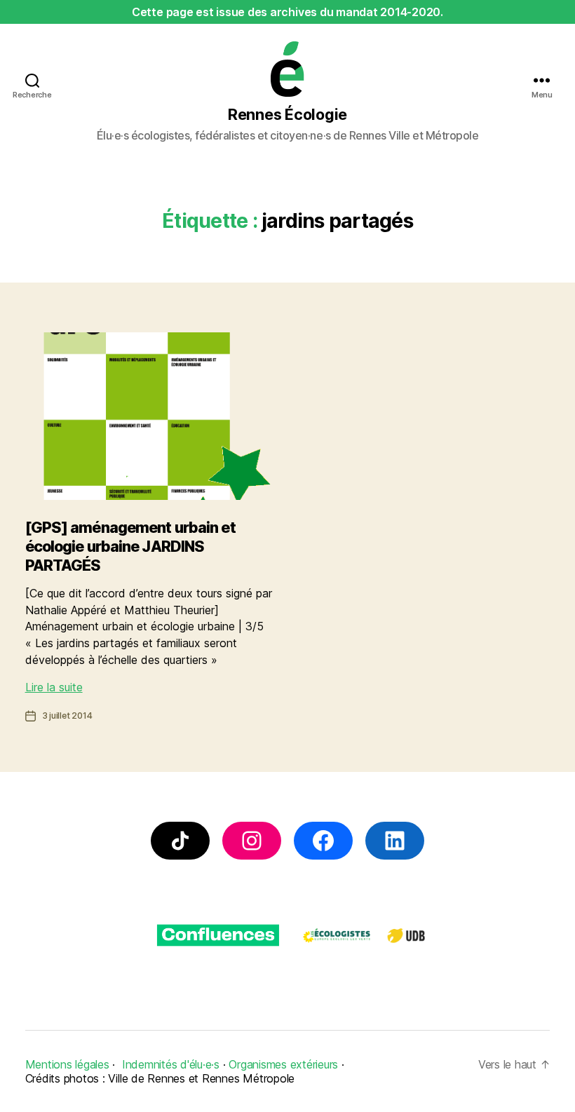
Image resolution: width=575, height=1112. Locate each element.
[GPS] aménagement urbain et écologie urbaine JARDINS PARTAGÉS (130, 546)
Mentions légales (67, 1064)
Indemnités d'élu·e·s (170, 1064)
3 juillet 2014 (67, 715)
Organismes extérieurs (283, 1064)
